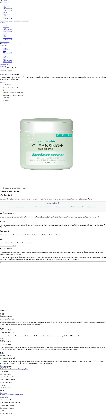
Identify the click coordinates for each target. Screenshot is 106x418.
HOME (5, 4)
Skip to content (3, 0)
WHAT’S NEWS (7, 9)
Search (1, 43)
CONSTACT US (7, 10)
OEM (4, 7)
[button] (2, 313)
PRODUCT (6, 6)
